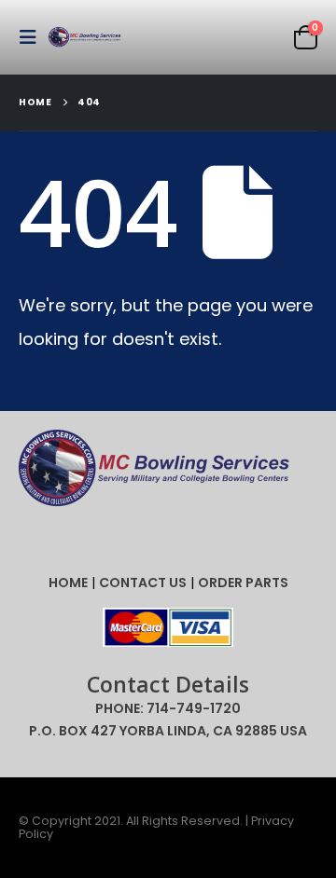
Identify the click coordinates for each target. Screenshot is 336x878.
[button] (34, 37)
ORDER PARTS (243, 582)
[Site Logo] (86, 37)
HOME (68, 582)
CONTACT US (143, 582)
